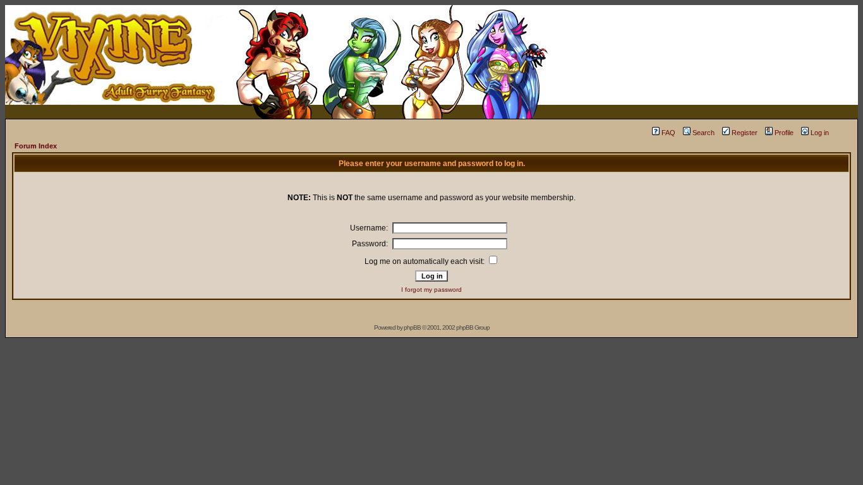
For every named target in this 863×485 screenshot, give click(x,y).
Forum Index (36, 146)
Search (703, 132)
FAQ (668, 132)
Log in (820, 132)
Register (744, 132)
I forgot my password (431, 289)
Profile (784, 132)
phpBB (412, 327)
